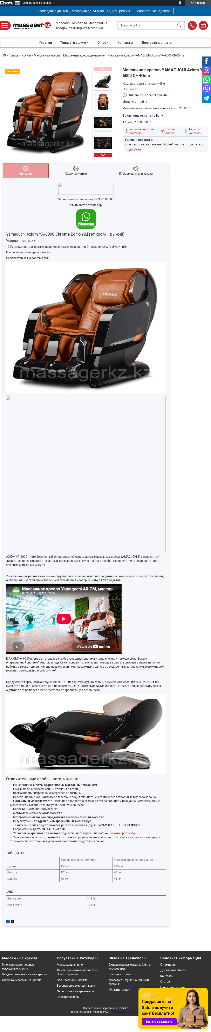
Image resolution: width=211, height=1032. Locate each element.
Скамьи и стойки (120, 974)
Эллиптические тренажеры (75, 991)
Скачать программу (122, 833)
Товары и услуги (73, 43)
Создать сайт (30, 2)
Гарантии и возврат (173, 987)
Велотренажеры (68, 997)
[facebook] (8, 922)
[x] (12, 922)
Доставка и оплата (156, 43)
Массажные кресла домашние (84, 55)
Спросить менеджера (153, 11)
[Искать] (179, 25)
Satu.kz (124, 1008)
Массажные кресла (47, 55)
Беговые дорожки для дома (76, 985)
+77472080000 (104, 199)
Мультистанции (119, 989)
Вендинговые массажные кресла (24, 974)
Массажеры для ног (70, 964)
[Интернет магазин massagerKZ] (32, 25)
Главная (45, 43)
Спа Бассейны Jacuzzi (72, 980)
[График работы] (203, 25)
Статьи (165, 981)
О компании (168, 964)
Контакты (125, 43)
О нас (101, 43)
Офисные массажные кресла (21, 980)
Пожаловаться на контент (125, 1011)
